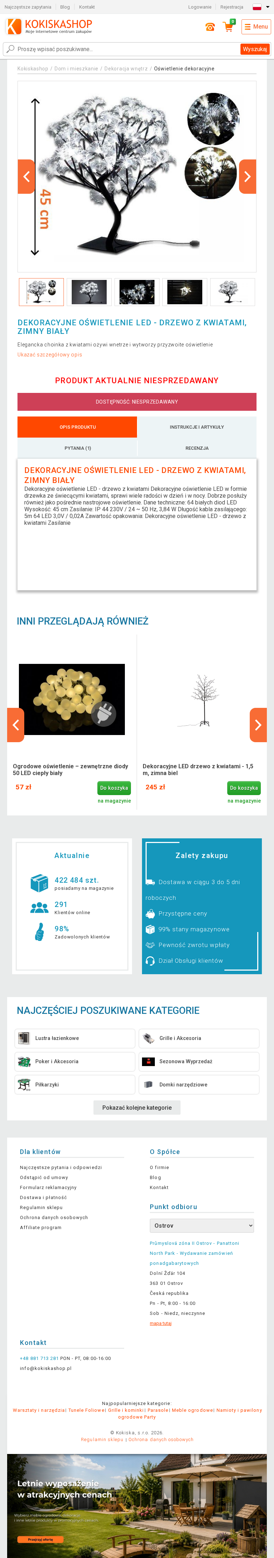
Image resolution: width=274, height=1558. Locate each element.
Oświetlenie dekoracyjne (184, 69)
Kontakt (87, 7)
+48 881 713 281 (39, 1358)
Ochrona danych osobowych (54, 1217)
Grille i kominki (126, 1410)
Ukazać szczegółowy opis (49, 355)
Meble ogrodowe (192, 1410)
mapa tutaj (161, 1323)
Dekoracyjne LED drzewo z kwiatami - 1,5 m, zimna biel (198, 769)
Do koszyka (114, 788)
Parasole (158, 1410)
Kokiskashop (33, 69)
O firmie (159, 1167)
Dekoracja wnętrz (126, 69)
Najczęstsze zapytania (28, 7)
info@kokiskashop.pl (46, 1368)
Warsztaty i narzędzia (39, 1410)
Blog (65, 7)
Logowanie (200, 7)
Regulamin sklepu (41, 1207)
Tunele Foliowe (86, 1410)
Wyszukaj (255, 49)
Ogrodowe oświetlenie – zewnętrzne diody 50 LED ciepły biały (70, 769)
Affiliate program (41, 1227)
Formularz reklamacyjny (48, 1187)
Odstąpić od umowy (44, 1177)
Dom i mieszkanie (76, 69)
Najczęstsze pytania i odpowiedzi (61, 1167)
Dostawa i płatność (43, 1197)
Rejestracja (231, 7)
